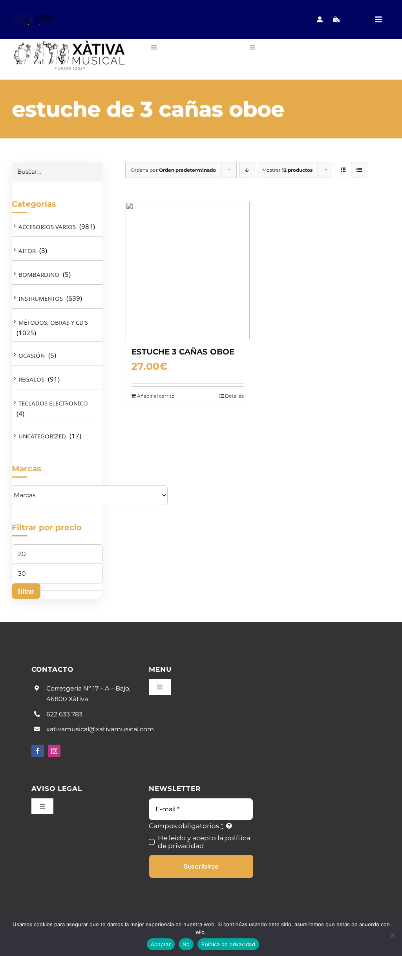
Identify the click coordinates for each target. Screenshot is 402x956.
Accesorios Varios (47, 227)
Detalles (234, 396)
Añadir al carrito (156, 396)
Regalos (31, 379)
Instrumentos (40, 298)
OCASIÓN (31, 355)
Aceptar (161, 944)
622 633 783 (64, 714)
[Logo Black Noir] (34, 16)
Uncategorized (42, 436)
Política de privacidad (228, 944)
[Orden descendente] (246, 170)
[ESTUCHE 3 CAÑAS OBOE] (187, 270)
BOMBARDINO (38, 274)
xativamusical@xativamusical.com (100, 729)
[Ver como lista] (359, 170)
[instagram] (54, 751)
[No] (392, 935)
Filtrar (26, 591)
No (186, 944)
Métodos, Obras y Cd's (53, 322)
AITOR (27, 250)
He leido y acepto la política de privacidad (204, 842)
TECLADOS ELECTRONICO (53, 403)
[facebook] (37, 751)
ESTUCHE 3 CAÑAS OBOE (183, 351)
